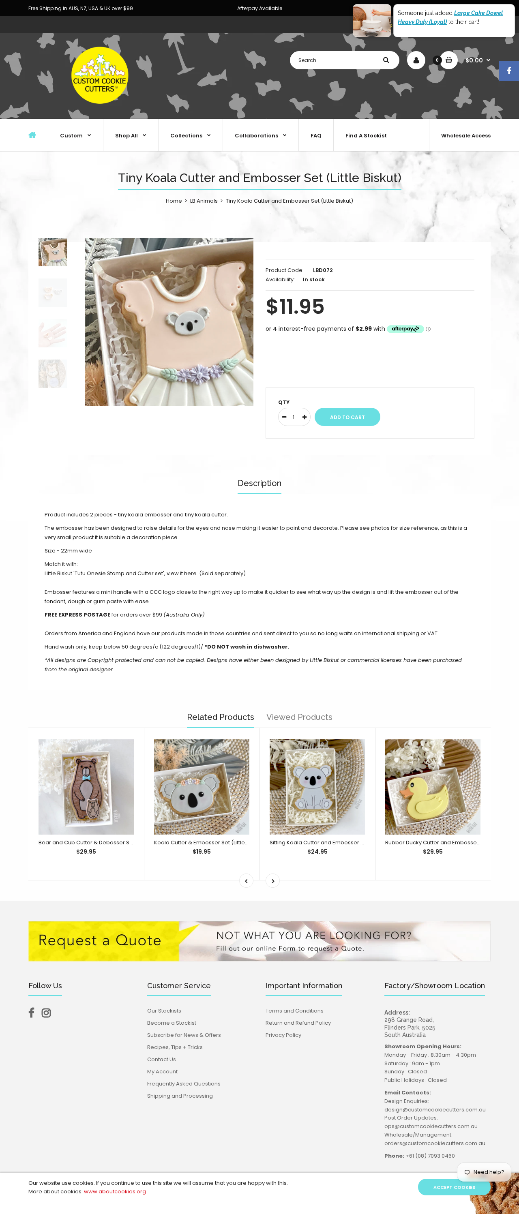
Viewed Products (299, 717)
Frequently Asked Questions (184, 1084)
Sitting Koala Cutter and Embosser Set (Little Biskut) (336, 842)
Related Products (220, 717)
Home (174, 201)
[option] (169, 322)
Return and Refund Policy (298, 1023)
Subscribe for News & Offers (184, 1035)
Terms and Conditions (295, 1011)
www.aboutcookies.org (115, 1191)
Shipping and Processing (180, 1096)
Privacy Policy (283, 1035)
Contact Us (161, 1059)
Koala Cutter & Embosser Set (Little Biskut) (209, 842)
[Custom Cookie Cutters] (101, 110)
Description (259, 483)
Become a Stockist (171, 1023)
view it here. (182, 573)
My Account (162, 1071)
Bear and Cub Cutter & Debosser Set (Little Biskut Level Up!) (116, 842)
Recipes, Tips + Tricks (175, 1047)
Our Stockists (164, 1011)
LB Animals (204, 201)
